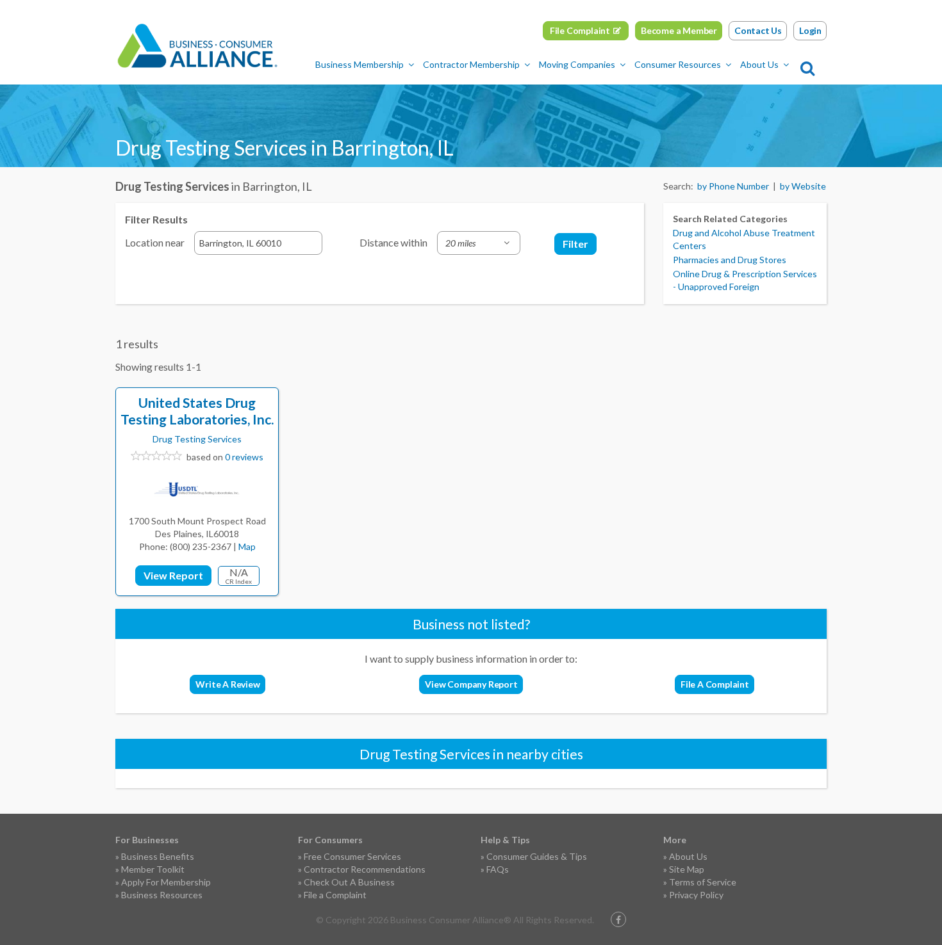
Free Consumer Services (352, 856)
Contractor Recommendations (365, 869)
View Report (173, 575)
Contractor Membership (471, 64)
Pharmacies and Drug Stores (729, 259)
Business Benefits (157, 856)
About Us (759, 64)
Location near (155, 242)
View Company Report (471, 684)
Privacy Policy (696, 894)
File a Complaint (335, 894)
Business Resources (161, 894)
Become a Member (679, 30)
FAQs (497, 869)
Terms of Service (702, 881)
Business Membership (359, 64)
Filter (575, 244)
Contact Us (758, 30)
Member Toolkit (153, 869)
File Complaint (580, 30)
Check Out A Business (349, 881)
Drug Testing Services (197, 438)
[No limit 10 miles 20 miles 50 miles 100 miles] (479, 243)
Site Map (686, 869)
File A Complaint (715, 684)
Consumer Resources (677, 64)
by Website (803, 186)
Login (810, 30)
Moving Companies (577, 64)
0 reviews (244, 456)
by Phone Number (733, 186)
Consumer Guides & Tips (536, 856)
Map (247, 546)
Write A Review (227, 684)
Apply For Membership (166, 881)
